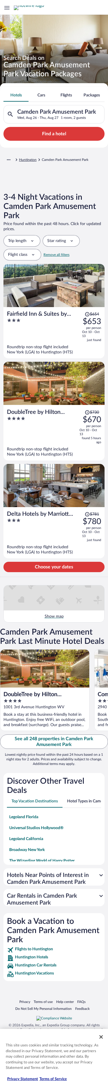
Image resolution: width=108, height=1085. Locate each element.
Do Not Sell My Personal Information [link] (43, 1008)
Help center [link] (65, 1002)
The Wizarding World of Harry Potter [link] (42, 861)
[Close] (101, 1037)
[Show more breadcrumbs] (8, 160)
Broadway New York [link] (27, 850)
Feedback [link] (82, 1008)
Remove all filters (56, 254)
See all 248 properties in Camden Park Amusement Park (54, 741)
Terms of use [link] (43, 1002)
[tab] (16, 95)
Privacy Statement (22, 1079)
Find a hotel (54, 134)
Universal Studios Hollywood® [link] (36, 828)
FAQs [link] (81, 1002)
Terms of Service (53, 1079)
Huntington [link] (28, 159)
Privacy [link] (24, 1002)
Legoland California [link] (26, 839)
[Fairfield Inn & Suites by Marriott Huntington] (54, 332)
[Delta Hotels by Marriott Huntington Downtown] (54, 532)
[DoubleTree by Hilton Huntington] (54, 432)
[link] (54, 950)
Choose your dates (54, 567)
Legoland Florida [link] (23, 817)
